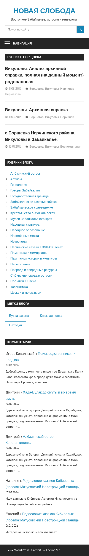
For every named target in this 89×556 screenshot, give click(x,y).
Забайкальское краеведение (31, 207)
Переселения (20, 264)
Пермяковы (13, 94)
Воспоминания (70, 146)
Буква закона (19, 316)
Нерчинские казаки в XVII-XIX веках (36, 247)
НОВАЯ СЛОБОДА (44, 10)
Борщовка (36, 88)
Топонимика (19, 287)
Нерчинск (67, 88)
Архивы (16, 179)
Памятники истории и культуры (33, 258)
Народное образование (27, 230)
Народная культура (24, 224)
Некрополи (18, 241)
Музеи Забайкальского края (31, 219)
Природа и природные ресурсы (33, 270)
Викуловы (52, 88)
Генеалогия (18, 185)
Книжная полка (51, 316)
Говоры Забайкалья (25, 190)
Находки (15, 325)
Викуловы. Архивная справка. (37, 109)
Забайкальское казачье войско (33, 202)
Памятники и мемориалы (28, 253)
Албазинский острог (25, 173)
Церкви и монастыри (25, 292)
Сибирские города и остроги (31, 275)
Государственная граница (29, 196)
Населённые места (24, 236)
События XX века (23, 281)
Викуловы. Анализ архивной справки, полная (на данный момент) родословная (44, 74)
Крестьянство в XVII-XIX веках (32, 213)
